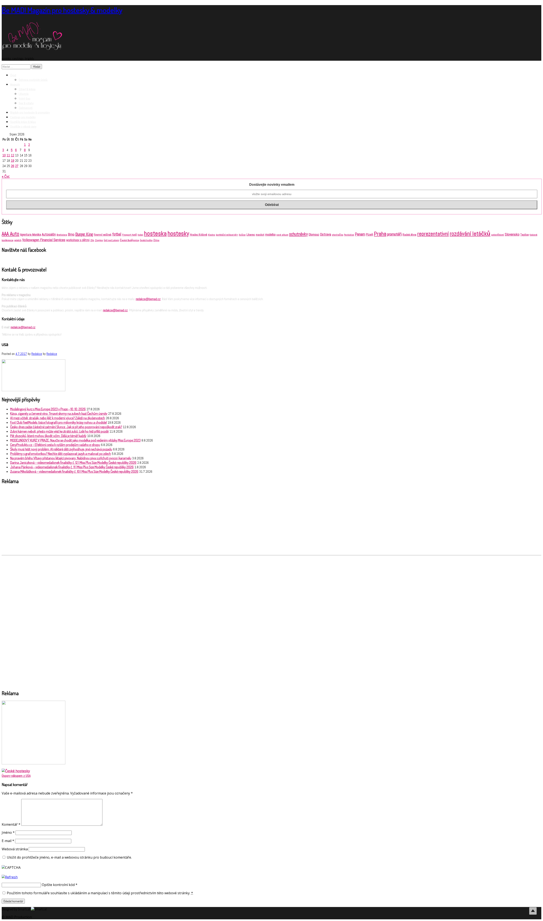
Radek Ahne (409, 234)
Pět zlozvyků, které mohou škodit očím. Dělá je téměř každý (48, 436)
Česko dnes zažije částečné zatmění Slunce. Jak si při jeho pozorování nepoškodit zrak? (66, 427)
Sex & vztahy (26, 103)
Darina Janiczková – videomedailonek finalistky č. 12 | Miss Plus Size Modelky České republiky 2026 (73, 462)
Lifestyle (24, 94)
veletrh (17, 240)
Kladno (211, 234)
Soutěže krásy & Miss (23, 122)
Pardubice (349, 234)
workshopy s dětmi (78, 240)
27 (16, 166)
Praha (380, 233)
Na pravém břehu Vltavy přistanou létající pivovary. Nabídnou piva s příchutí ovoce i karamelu (70, 458)
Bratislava (62, 234)
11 (8, 155)
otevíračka (337, 234)
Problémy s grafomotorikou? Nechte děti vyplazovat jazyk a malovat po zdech (60, 453)
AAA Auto (10, 234)
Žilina (156, 240)
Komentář (11, 824)
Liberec (250, 234)
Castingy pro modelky (23, 117)
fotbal (116, 234)
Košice (242, 234)
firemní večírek (102, 234)
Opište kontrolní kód (58, 884)
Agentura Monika (30, 234)
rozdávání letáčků (470, 233)
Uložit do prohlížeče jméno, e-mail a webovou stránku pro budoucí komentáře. (69, 857)
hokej (140, 234)
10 (4, 155)
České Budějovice (129, 240)
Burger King (84, 234)
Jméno (8, 832)
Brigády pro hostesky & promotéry (30, 112)
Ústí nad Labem (111, 240)
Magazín (15, 84)
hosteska (155, 233)
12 (12, 155)
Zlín (92, 240)
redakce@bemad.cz (148, 299)
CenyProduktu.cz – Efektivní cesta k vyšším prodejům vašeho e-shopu (55, 445)
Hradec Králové (198, 234)
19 (12, 160)
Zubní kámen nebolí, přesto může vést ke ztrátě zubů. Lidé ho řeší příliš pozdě (59, 431)
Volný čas (24, 98)
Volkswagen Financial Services (43, 240)
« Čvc (6, 176)
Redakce (36, 354)
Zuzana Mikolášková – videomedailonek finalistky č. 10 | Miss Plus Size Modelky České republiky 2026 (74, 471)
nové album (282, 234)
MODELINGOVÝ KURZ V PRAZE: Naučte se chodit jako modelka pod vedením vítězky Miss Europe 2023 (75, 440)
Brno (71, 234)
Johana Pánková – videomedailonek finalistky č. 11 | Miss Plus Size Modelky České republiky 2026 (72, 467)
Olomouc (314, 234)
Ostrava (325, 234)
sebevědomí (497, 234)
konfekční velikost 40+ (227, 234)
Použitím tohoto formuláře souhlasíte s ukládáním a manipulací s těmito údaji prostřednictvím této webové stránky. (99, 893)
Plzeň (369, 234)
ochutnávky (298, 234)
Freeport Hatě (129, 234)
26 (12, 166)
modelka (270, 234)
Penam (360, 234)
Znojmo (99, 240)
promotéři (394, 234)
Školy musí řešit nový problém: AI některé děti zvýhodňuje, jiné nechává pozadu (61, 449)
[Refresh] (10, 877)
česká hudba (146, 240)
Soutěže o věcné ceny (23, 126)
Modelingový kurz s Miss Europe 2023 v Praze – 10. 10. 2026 (48, 409)
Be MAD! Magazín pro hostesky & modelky (62, 10)
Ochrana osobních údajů (33, 80)
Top (533, 911)
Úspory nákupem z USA (16, 775)
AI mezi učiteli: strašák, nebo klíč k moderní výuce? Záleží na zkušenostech (57, 418)
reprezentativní (433, 233)
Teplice (524, 234)
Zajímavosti (25, 108)
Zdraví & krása (27, 89)
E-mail (8, 840)
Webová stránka (15, 849)
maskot (260, 234)
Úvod (13, 75)
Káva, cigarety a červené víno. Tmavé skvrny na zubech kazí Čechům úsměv (58, 413)
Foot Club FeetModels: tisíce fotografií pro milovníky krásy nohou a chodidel (58, 422)
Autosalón (49, 234)
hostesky (178, 233)
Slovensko (512, 234)
